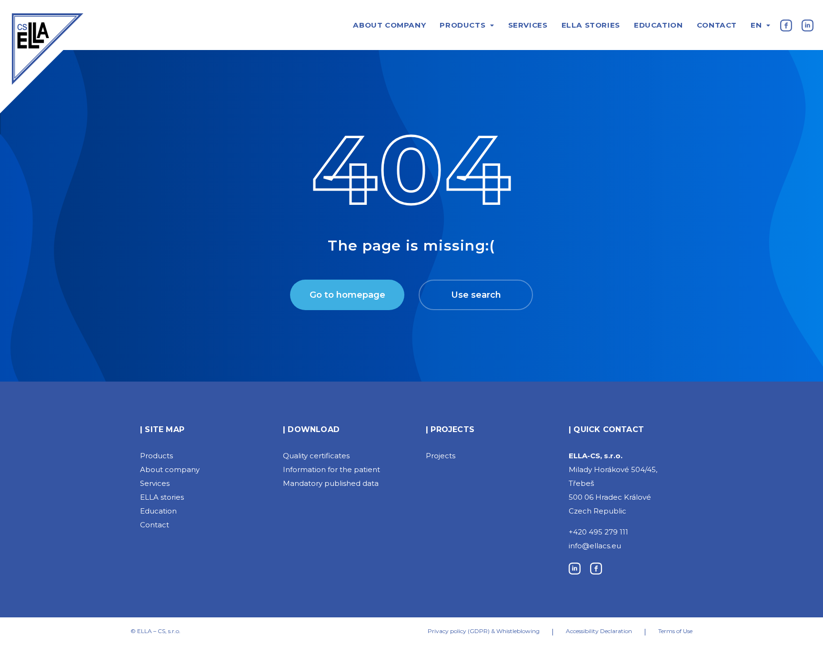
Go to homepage (347, 295)
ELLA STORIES (591, 25)
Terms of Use (675, 631)
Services (528, 25)
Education (658, 25)
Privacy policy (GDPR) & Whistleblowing (484, 631)
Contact (717, 25)
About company (389, 25)
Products (462, 25)
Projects (440, 455)
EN (756, 25)
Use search (476, 295)
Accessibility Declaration (599, 631)
